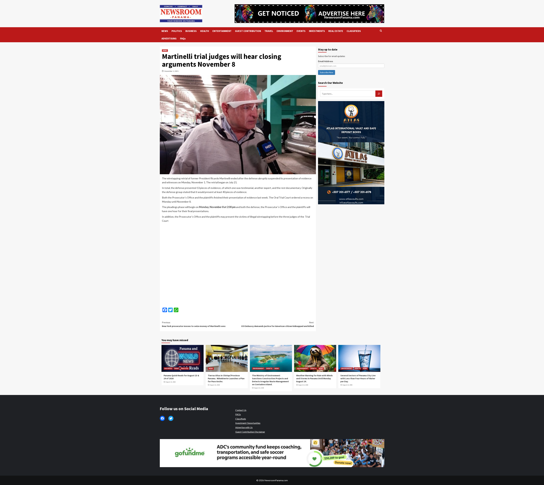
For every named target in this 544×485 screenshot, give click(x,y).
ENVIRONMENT (285, 31)
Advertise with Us (244, 427)
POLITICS (177, 31)
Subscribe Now (326, 72)
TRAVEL (268, 31)
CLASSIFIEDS (354, 31)
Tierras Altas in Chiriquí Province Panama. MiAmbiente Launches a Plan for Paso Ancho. (226, 378)
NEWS (165, 31)
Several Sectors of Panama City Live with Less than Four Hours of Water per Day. (358, 378)
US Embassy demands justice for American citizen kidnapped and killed (277, 324)
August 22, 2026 (171, 382)
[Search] (381, 30)
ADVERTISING (169, 38)
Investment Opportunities (247, 423)
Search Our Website (330, 82)
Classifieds (240, 418)
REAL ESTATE (335, 31)
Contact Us (240, 410)
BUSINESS (191, 31)
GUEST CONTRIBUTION (248, 31)
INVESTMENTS (317, 31)
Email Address (325, 61)
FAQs (183, 38)
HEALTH (204, 31)
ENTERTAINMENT (221, 31)
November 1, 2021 (171, 71)
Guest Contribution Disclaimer (250, 431)
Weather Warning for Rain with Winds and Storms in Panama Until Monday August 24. (314, 378)
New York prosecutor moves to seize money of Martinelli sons (194, 324)
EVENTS (301, 31)
